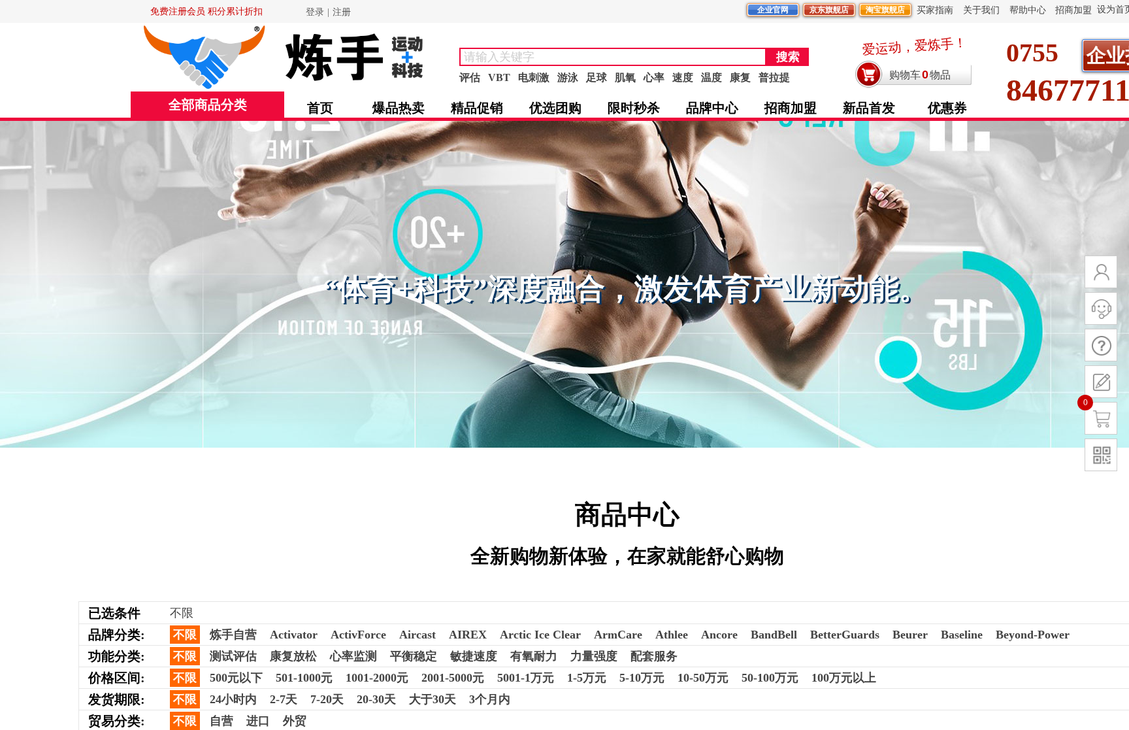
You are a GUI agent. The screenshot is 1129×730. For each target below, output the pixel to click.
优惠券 (947, 108)
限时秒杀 (634, 108)
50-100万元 (770, 677)
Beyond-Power (1033, 634)
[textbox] (612, 57)
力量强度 (593, 656)
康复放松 (293, 656)
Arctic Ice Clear (540, 634)
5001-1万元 (525, 677)
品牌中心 (712, 108)
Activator (294, 634)
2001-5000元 (452, 677)
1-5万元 (586, 677)
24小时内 (233, 699)
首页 (320, 108)
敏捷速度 (473, 656)
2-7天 (283, 699)
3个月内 (489, 699)
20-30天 (376, 699)
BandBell (774, 634)
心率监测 (353, 656)
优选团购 (555, 108)
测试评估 (233, 656)
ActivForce (358, 634)
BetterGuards (844, 634)
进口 (258, 720)
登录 (315, 12)
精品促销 (477, 108)
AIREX (468, 634)
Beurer (910, 634)
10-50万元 (703, 677)
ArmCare (618, 634)
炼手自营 (233, 634)
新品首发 (869, 108)
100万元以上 (843, 677)
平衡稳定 (413, 656)
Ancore (719, 634)
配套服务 (654, 656)
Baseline (962, 634)
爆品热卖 (398, 108)
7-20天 (327, 699)
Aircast (417, 634)
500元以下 (236, 677)
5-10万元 (641, 677)
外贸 (294, 720)
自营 (221, 720)
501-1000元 (304, 677)
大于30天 (432, 699)
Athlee (671, 634)
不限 (185, 634)
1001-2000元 (377, 677)
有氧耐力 (533, 656)
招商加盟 (790, 108)
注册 (342, 12)
